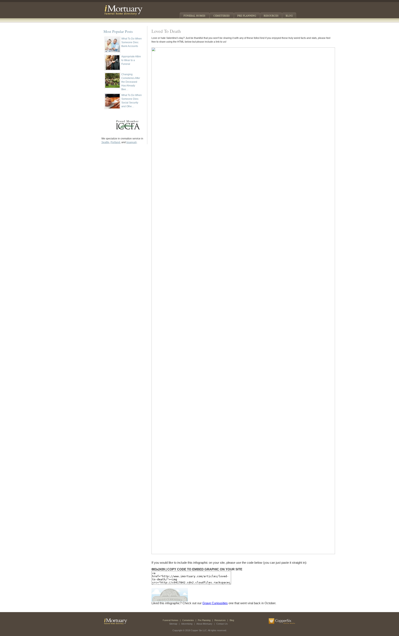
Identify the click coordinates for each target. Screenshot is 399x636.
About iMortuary (204, 623)
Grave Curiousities (215, 603)
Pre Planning (204, 620)
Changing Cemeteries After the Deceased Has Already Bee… (130, 82)
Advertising (186, 623)
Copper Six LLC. (199, 630)
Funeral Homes (170, 620)
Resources (220, 620)
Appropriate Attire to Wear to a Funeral (131, 60)
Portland (115, 142)
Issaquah (131, 142)
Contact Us (222, 623)
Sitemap (173, 623)
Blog (232, 620)
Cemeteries (188, 620)
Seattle (105, 142)
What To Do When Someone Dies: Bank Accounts (131, 42)
